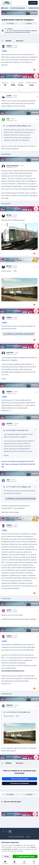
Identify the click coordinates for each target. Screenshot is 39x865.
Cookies (28, 837)
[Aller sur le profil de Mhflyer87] (3, 706)
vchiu (8, 480)
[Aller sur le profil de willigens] (3, 31)
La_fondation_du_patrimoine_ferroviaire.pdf (19, 334)
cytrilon (8, 610)
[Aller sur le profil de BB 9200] (3, 215)
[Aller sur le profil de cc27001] (3, 96)
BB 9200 (8, 215)
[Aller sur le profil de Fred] (3, 119)
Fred (7, 119)
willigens (9, 46)
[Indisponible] (20, 724)
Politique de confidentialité (16, 837)
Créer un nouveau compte (19, 779)
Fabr (22, 430)
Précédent (8, 41)
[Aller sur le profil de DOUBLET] (3, 424)
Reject (7, 856)
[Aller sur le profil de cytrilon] (3, 610)
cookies (18, 845)
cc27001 (8, 96)
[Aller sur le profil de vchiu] (3, 480)
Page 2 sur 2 (19, 41)
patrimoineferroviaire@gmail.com (12, 671)
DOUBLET (9, 423)
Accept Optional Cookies (26, 856)
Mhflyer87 (9, 705)
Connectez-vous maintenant (19, 783)
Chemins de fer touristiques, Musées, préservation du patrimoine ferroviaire (21, 31)
